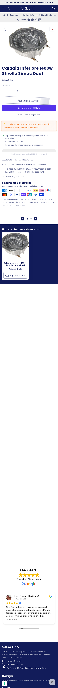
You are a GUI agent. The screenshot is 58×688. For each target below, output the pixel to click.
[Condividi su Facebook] (28, 19)
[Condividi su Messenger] (32, 19)
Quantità (6, 85)
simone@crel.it (14, 661)
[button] (3, 9)
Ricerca (5, 684)
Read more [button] (11, 620)
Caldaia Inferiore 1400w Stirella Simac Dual (15, 264)
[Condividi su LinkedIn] (39, 19)
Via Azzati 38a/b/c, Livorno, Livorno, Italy (26, 668)
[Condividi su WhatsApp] (36, 19)
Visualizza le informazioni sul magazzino (25, 145)
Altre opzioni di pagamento (29, 115)
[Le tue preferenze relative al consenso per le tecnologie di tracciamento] (4, 683)
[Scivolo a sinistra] (22, 219)
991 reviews (34, 579)
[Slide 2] (31, 219)
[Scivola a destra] (35, 219)
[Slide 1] (27, 219)
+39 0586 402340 (15, 664)
